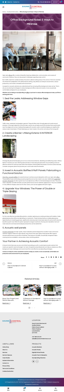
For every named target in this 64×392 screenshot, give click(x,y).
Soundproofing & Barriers (38, 357)
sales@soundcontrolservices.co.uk (41, 338)
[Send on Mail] (61, 257)
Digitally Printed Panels (38, 352)
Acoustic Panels (36, 349)
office (27, 92)
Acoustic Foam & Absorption (39, 355)
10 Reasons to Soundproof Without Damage (31, 299)
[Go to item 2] (32, 308)
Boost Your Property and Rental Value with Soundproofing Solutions (10, 300)
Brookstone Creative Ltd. (32, 384)
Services (4, 352)
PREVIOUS (10, 263)
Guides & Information (12, 11)
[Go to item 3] (35, 308)
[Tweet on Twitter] (48, 257)
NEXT (55, 263)
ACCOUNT (55, 2)
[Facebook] (3, 2)
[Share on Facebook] (46, 257)
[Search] (38, 2)
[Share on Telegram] (56, 257)
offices (10, 75)
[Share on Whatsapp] (58, 257)
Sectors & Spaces (7, 355)
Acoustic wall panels (8, 231)
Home (4, 11)
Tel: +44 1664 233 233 (45, 2)
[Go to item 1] (29, 308)
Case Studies (6, 357)
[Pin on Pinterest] (51, 257)
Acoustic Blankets (37, 347)
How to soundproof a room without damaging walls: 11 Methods (47, 267)
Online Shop (5, 347)
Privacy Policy (6, 365)
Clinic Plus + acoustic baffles (10, 177)
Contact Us (16, 2)
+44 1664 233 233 (36, 336)
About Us (9, 2)
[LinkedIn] (5, 2)
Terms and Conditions (8, 368)
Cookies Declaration (7, 371)
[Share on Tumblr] (53, 257)
